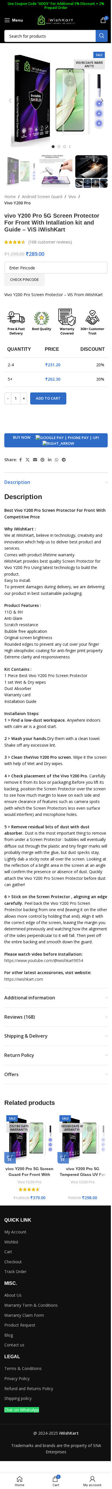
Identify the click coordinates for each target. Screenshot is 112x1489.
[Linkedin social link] (49, 460)
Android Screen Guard (42, 196)
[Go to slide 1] (53, 146)
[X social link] (27, 460)
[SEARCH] (102, 36)
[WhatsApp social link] (56, 460)
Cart (8, 1251)
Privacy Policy (17, 1378)
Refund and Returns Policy (28, 1388)
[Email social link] (35, 460)
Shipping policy (18, 1398)
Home (10, 196)
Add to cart (48, 398)
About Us (13, 1295)
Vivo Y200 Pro (17, 203)
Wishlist (11, 1242)
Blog (8, 1335)
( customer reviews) (50, 242)
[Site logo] (56, 19)
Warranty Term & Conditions (31, 1305)
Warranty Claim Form (24, 1315)
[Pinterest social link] (42, 460)
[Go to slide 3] (64, 146)
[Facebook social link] (20, 460)
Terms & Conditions (23, 1368)
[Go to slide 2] (58, 146)
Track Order (15, 1271)
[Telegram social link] (63, 460)
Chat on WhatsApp (21, 1410)
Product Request (19, 1325)
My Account (15, 1232)
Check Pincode (24, 279)
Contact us (14, 1345)
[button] (10, 100)
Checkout (13, 1261)
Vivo (72, 196)
